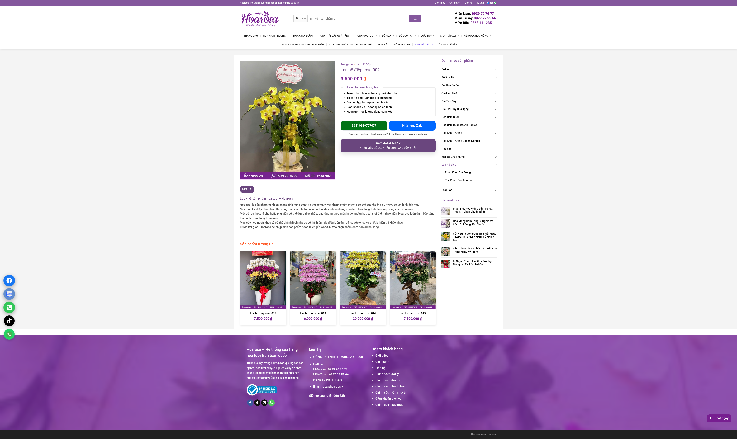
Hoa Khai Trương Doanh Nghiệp (303, 44)
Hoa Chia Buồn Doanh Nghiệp (459, 124)
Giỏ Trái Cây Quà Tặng (335, 35)
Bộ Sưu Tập (406, 35)
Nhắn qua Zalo (412, 125)
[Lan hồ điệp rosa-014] (363, 280)
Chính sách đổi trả (387, 380)
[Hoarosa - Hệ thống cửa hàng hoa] (264, 18)
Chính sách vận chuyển (391, 392)
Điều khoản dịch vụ (388, 398)
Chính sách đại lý (387, 374)
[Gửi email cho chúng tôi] (491, 3)
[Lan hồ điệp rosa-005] (263, 280)
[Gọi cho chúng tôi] (495, 3)
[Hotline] (9, 307)
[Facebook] (9, 280)
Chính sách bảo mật (389, 405)
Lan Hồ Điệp (422, 44)
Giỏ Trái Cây (448, 35)
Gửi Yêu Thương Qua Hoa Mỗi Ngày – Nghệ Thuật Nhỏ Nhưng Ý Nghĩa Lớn (474, 237)
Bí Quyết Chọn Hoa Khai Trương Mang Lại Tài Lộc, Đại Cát (472, 263)
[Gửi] (415, 18)
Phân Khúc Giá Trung (458, 172)
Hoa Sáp (383, 44)
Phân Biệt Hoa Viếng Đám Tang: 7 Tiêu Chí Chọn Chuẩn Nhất (473, 210)
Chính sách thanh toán (390, 386)
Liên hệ (468, 2)
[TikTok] (9, 320)
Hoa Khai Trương (274, 35)
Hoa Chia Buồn (303, 35)
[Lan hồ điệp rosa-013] (313, 280)
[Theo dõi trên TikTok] (257, 402)
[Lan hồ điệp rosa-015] (413, 280)
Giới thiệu (440, 2)
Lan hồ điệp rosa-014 (363, 313)
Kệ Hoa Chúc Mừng (476, 35)
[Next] (435, 290)
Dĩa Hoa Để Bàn (448, 44)
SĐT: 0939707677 (364, 125)
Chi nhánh (454, 2)
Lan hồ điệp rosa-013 (313, 313)
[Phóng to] (245, 175)
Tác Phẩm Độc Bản (456, 180)
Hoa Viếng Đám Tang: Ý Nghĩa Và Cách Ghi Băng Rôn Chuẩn (473, 223)
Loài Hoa (427, 35)
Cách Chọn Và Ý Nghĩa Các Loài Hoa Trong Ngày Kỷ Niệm (475, 250)
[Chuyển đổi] (495, 69)
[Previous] (240, 290)
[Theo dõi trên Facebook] (488, 3)
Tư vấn (480, 2)
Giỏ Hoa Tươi (365, 35)
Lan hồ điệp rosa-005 (263, 313)
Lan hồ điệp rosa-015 (413, 313)
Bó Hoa (386, 35)
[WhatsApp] (9, 334)
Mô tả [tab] (247, 189)
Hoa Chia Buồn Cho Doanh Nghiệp (351, 44)
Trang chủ (251, 35)
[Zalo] (9, 294)
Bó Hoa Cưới (402, 44)
